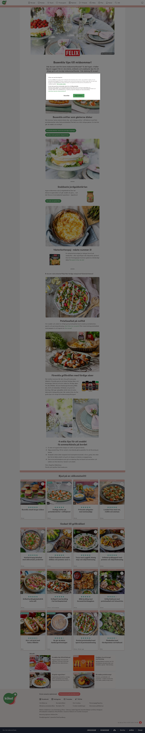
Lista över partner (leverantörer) (57, 91)
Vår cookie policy (61, 84)
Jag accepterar (79, 95)
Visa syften (66, 95)
